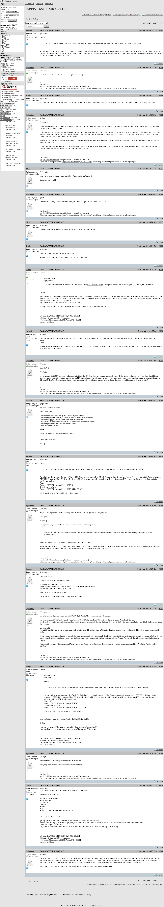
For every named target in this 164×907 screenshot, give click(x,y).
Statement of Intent (6, 104)
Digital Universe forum (10, 73)
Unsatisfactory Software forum (13, 100)
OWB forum (6, 88)
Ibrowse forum (7, 81)
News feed (4, 7)
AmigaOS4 (49, 4)
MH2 (28, 169)
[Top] (158, 63)
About (2, 102)
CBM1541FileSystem (90, 51)
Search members (6, 120)
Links (2, 23)
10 (145, 23)
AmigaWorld (5, 47)
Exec (2, 49)
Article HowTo (5, 114)
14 (155, 23)
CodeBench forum (8, 71)
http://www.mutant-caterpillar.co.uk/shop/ (77, 88)
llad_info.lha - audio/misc (14, 149)
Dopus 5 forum (7, 75)
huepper (29, 400)
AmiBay (3, 43)
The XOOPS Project (96, 906)
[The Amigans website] (8, 1)
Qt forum (5, 90)
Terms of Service (6, 106)
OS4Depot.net (5, 27)
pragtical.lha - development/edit (11, 156)
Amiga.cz (3, 51)
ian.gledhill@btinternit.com (49, 86)
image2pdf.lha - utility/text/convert (11, 142)
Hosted (2, 53)
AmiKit (3, 41)
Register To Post (32, 19)
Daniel (28, 95)
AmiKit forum (7, 67)
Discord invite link (6, 21)
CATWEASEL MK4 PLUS (45, 9)
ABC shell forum (8, 65)
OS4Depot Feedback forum (12, 59)
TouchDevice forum (9, 96)
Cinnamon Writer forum (10, 69)
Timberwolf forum (8, 94)
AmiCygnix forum (8, 63)
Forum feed (4, 9)
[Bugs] (13, 27)
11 (147, 23)
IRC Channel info (6, 15)
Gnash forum (6, 79)
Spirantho (30, 68)
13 (153, 23)
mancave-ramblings (47, 322)
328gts (28, 270)
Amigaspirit (4, 39)
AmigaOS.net (5, 35)
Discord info (4, 19)
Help (1, 110)
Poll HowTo (4, 112)
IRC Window (4, 17)
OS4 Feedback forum (9, 57)
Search (2, 116)
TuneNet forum (7, 98)
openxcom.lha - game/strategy (10, 126)
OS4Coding (4, 45)
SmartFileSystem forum (10, 92)
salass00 (29, 30)
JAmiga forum (7, 83)
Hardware (39, 4)
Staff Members (5, 108)
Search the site (5, 118)
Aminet (3, 37)
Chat (1, 13)
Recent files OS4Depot (8, 11)
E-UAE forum (7, 77)
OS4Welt (3, 31)
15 (157, 23)
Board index (29, 4)
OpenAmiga (4, 29)
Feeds (2, 5)
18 (161, 23)
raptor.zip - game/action (13, 163)
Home (2, 3)
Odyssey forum (7, 85)
